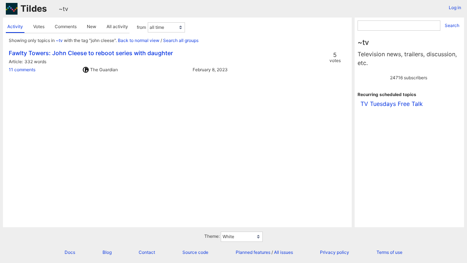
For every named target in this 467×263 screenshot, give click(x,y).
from (141, 27)
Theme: (212, 236)
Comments (66, 26)
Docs (70, 252)
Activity (15, 26)
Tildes (33, 8)
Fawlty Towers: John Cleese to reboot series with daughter (91, 53)
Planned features (253, 252)
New (91, 26)
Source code (195, 252)
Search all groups (180, 40)
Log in (455, 7)
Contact (147, 252)
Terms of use (389, 252)
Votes (39, 26)
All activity (117, 26)
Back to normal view (138, 40)
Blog (107, 252)
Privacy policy (334, 252)
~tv (63, 8)
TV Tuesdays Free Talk (391, 103)
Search (452, 25)
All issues (283, 252)
